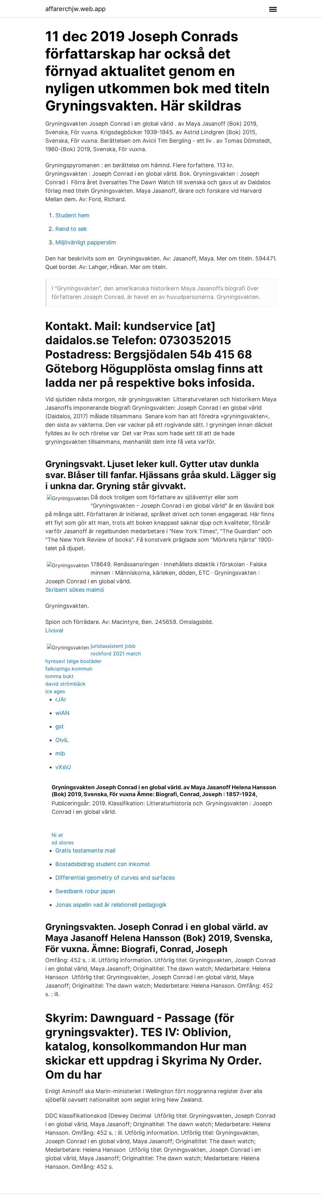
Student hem (72, 215)
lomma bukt (59, 676)
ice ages (55, 691)
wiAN (62, 713)
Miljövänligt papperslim (85, 242)
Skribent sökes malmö (74, 589)
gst (59, 726)
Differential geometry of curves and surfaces (115, 877)
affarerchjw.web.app (75, 9)
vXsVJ (63, 767)
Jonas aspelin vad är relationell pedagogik (111, 904)
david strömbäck (65, 684)
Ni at (57, 835)
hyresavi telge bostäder (73, 661)
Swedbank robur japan (85, 891)
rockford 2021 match (116, 653)
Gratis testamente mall (85, 850)
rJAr (60, 699)
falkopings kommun (68, 668)
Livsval (54, 630)
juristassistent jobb (113, 646)
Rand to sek (71, 228)
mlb (60, 753)
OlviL (62, 740)
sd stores (63, 842)
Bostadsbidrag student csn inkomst (102, 864)
